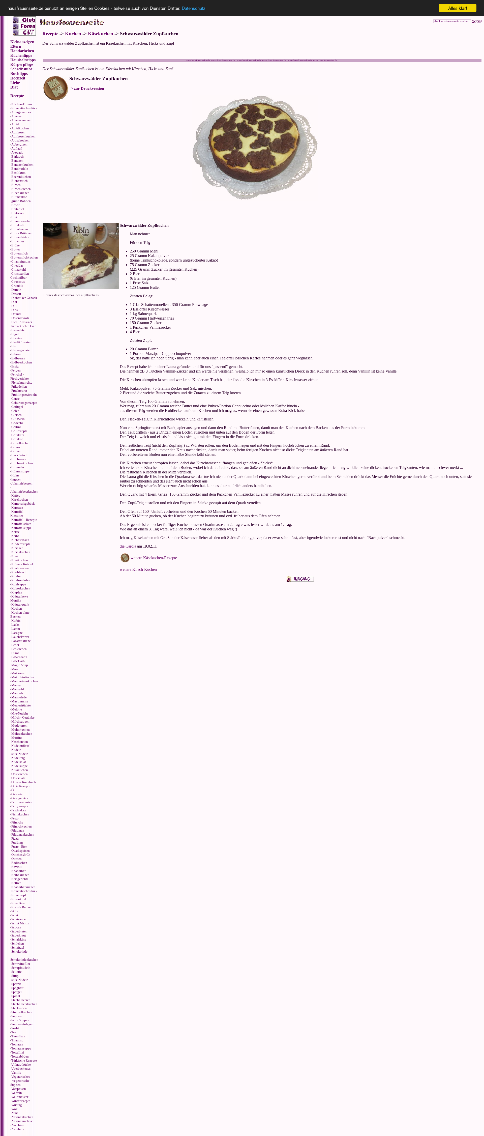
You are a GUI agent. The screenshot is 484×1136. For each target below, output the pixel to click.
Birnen (16, 185)
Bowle (15, 205)
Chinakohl (18, 269)
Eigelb (15, 334)
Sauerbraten (19, 931)
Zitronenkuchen (22, 1117)
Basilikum (18, 173)
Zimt (14, 1113)
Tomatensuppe (21, 1048)
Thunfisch (18, 1036)
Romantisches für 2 (24, 108)
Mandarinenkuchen (24, 681)
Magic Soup (19, 665)
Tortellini (17, 1052)
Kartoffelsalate (21, 524)
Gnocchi (17, 423)
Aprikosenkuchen (23, 136)
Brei (14, 217)
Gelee (15, 411)
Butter (15, 249)
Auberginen (19, 144)
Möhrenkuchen (21, 733)
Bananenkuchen (22, 164)
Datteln (16, 290)
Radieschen (19, 863)
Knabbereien (20, 568)
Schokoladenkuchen (24, 959)
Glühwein (18, 419)
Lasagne (17, 633)
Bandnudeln (19, 169)
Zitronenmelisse (22, 1121)
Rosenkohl (18, 899)
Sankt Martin (20, 923)
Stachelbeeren (21, 1000)
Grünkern (17, 435)
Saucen (16, 927)
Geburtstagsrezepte (24, 403)
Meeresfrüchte (21, 705)
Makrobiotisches (22, 677)
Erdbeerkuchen (21, 362)
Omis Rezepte (20, 786)
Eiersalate (18, 330)
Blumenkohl (19, 197)
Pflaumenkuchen (22, 834)
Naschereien (19, 742)
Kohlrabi (17, 576)
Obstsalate (18, 778)
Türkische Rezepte (24, 1060)
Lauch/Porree (20, 637)
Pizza (15, 838)
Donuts (16, 314)
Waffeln (16, 1093)
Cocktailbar (18, 277)
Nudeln (16, 750)
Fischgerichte (19, 378)
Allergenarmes (21, 112)
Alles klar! (457, 8)
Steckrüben (19, 1008)
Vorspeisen (18, 1089)
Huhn (15, 475)
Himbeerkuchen (22, 463)
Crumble (17, 286)
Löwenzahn (19, 657)
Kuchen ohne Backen (19, 614)
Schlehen (17, 943)
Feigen (16, 370)
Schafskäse (18, 939)
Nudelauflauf (20, 746)
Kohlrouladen (20, 580)
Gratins (16, 427)
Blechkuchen (20, 193)
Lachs (15, 625)
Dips (14, 310)
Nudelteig (18, 758)
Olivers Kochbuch (23, 782)
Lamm (15, 629)
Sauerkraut (18, 935)
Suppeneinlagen (22, 1024)
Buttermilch (19, 253)
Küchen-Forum (21, 104)
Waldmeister (19, 1097)
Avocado (17, 152)
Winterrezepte (20, 1101)
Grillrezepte (19, 431)
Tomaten (17, 1044)
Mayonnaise (19, 701)
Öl (13, 790)
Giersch (16, 415)
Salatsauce (18, 919)
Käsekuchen (19, 499)
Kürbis (15, 620)
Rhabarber (18, 871)
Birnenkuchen (21, 189)
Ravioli (16, 867)
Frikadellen (19, 386)
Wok (14, 1109)
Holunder (17, 467)
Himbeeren (18, 459)
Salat (14, 915)
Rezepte (50, 33)
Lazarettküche (21, 641)
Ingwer (16, 479)
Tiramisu (17, 1040)
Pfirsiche (17, 822)
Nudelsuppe (19, 766)
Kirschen (17, 548)
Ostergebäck (19, 798)
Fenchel (16, 374)
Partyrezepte (19, 806)
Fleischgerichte (21, 382)
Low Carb (18, 661)
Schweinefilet (20, 963)
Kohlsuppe (18, 584)
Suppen (16, 1016)
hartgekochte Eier (23, 326)
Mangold (17, 689)
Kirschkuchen (20, 552)
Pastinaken (18, 810)
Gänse (15, 399)
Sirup (15, 976)
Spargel (16, 992)
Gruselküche (19, 443)
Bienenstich (19, 181)
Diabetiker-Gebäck (24, 298)
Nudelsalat (18, 762)
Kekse (15, 532)
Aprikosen (18, 132)
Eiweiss (16, 338)
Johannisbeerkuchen (24, 491)
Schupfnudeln (21, 968)
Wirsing (16, 1105)
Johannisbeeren (22, 483)
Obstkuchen (19, 774)
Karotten (17, 507)
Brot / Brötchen (22, 233)
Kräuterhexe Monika (19, 598)
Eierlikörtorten (21, 342)
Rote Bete (18, 903)
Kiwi (14, 556)
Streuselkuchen (21, 1012)
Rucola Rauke (21, 907)
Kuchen (16, 608)
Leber (15, 645)
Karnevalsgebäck (23, 503)
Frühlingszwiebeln (24, 394)
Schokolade (19, 951)
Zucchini (17, 1125)
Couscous (18, 281)
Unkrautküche (21, 1064)
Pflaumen (17, 830)
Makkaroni (18, 673)
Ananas (16, 116)
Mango (16, 685)
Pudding (17, 842)
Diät (14, 302)
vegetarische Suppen (19, 1083)
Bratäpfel (17, 209)
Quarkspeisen (20, 851)
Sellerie (16, 972)
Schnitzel (17, 947)
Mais (14, 669)
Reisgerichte (19, 879)
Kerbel (15, 536)
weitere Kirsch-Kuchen (138, 569)
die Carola (128, 546)
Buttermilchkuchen (24, 257)
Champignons (21, 261)
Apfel (15, 124)
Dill (14, 306)
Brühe (15, 245)
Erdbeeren (18, 358)
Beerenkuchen (21, 177)
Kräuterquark (20, 604)
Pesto (15, 818)
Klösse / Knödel (22, 564)
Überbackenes (21, 1068)
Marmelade (19, 697)
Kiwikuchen (19, 560)
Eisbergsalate (20, 350)
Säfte (14, 911)
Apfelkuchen (20, 128)
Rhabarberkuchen (23, 887)
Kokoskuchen (20, 588)
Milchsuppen (20, 721)
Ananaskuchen (21, 120)
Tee (13, 1032)
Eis (13, 346)
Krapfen (16, 592)
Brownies (17, 241)
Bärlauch (17, 156)
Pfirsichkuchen (21, 826)
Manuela (17, 693)
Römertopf (18, 895)
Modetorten (19, 725)
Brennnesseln (20, 221)
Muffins (16, 738)
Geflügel (17, 407)
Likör (15, 653)
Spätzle (16, 984)
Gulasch (16, 447)
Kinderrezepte (21, 544)
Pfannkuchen (20, 814)
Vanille (16, 1072)
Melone (16, 709)
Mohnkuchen (20, 729)
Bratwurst (17, 213)
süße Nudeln (19, 754)
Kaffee (15, 495)
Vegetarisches (20, 1076)
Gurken (16, 451)
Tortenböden (20, 1056)
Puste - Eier (19, 846)
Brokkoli (17, 225)
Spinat (15, 996)
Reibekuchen (20, 875)
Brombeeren (19, 229)
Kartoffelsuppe (21, 528)
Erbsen (16, 354)
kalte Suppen (20, 1020)
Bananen (17, 160)
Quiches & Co (21, 855)
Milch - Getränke (23, 717)
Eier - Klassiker (21, 322)
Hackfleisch (19, 455)
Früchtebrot (19, 390)
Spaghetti (17, 988)
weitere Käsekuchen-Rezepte (154, 558)
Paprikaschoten (21, 802)
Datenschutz (193, 8)
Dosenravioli (20, 318)
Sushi (15, 1028)
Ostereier (17, 794)
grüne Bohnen (21, 201)
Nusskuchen (19, 770)
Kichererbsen (20, 540)
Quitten (16, 859)
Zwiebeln (17, 1129)
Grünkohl (17, 439)
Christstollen (20, 273)
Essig (15, 366)
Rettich (16, 883)
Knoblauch (18, 572)
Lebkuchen (19, 649)
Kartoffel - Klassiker (17, 514)
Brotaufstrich (20, 237)
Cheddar (17, 265)
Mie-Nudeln (19, 713)
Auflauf (16, 148)
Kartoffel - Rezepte (24, 520)
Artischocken (20, 140)
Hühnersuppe (20, 471)
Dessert (16, 294)
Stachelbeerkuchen (24, 1004)
